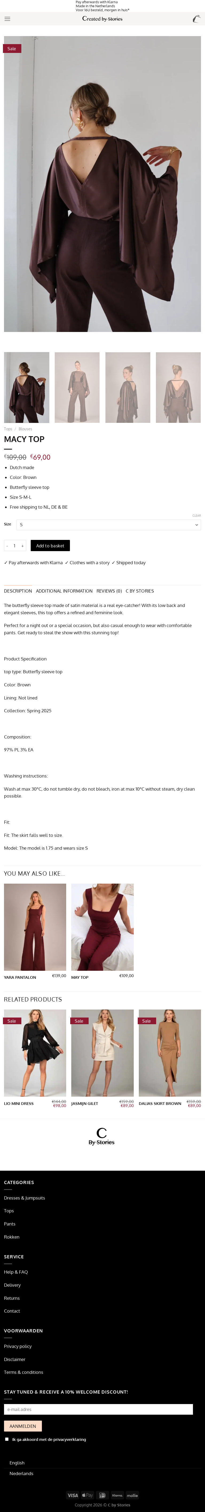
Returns (12, 1298)
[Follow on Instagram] (102, 1155)
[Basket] (196, 19)
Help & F (12, 1272)
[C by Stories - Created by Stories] (102, 18)
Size (7, 524)
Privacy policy (17, 1346)
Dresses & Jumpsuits (24, 1198)
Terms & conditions (23, 1372)
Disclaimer (14, 1359)
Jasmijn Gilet (84, 1103)
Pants (9, 1224)
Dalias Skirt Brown (160, 1103)
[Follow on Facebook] (92, 1155)
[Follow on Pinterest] (112, 1155)
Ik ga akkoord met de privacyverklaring (49, 1439)
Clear (196, 515)
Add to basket (50, 545)
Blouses (25, 428)
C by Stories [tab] (140, 591)
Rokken (11, 1237)
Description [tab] (18, 591)
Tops (8, 428)
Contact (12, 1311)
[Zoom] (11, 341)
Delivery (12, 1285)
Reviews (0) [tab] (109, 591)
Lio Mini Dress (19, 1103)
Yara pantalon (20, 977)
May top (79, 977)
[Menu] (7, 19)
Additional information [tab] (64, 591)
